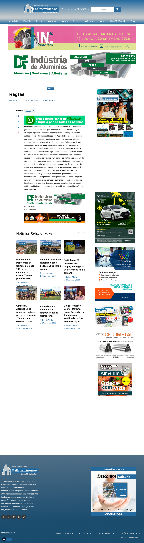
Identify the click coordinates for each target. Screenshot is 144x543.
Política (39, 21)
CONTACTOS (85, 533)
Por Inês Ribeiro (24, 283)
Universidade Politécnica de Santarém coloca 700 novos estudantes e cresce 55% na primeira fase (25, 269)
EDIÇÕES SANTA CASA (130, 533)
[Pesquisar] (117, 9)
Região (102, 21)
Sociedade (13, 21)
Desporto (27, 21)
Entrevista (89, 21)
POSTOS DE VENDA (64, 533)
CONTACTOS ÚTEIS (105, 533)
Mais (133, 21)
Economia (52, 21)
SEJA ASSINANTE (117, 21)
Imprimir (28, 111)
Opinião (76, 21)
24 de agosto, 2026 (49, 276)
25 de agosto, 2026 (25, 285)
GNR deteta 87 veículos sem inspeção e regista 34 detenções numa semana (74, 266)
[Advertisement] (115, 165)
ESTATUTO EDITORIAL (131, 538)
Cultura (65, 21)
